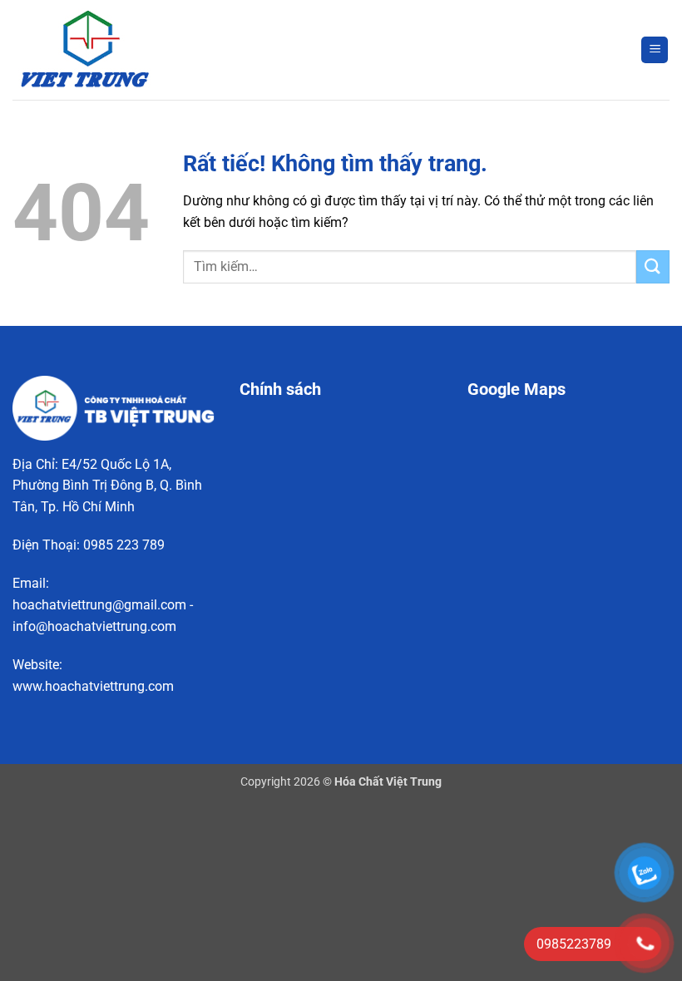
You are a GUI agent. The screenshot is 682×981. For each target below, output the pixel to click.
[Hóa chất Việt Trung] (95, 50)
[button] (654, 50)
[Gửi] (653, 266)
